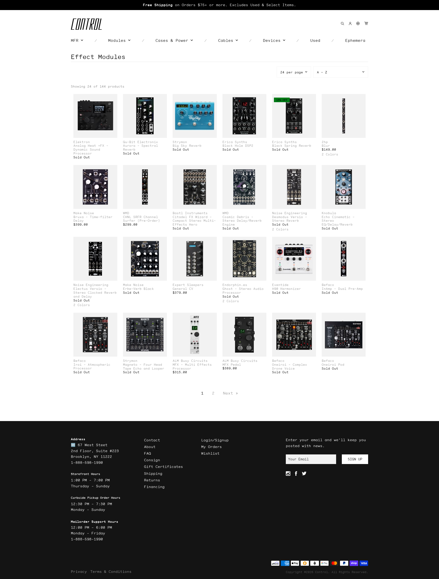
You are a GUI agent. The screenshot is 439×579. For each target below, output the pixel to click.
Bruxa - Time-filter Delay (92, 219)
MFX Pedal (231, 365)
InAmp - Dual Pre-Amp (342, 289)
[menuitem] (77, 40)
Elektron (81, 142)
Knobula (329, 213)
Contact (152, 440)
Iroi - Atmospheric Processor (91, 367)
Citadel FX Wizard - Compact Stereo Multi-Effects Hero (194, 221)
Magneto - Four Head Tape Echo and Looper (143, 367)
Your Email (298, 459)
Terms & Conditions (110, 571)
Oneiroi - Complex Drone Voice (289, 367)
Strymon (180, 142)
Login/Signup (215, 440)
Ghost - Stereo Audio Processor (243, 291)
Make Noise (83, 213)
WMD (126, 213)
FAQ (147, 453)
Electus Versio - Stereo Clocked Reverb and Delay (95, 292)
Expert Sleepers (188, 285)
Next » (230, 393)
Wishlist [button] (210, 453)
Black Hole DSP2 (237, 146)
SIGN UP (355, 459)
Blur (326, 146)
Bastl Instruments (190, 213)
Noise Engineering (289, 213)
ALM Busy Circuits (190, 361)
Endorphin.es (234, 285)
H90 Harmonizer (286, 289)
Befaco (328, 285)
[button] (358, 23)
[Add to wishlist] (113, 98)
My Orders (211, 446)
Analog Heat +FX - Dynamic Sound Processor (90, 149)
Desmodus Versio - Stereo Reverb (289, 219)
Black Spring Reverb (291, 146)
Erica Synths (234, 142)
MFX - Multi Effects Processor (192, 367)
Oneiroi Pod (333, 365)
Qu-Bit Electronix (140, 142)
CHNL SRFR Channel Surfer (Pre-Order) (141, 219)
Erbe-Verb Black (138, 289)
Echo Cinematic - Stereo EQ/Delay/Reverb (338, 221)
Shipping (153, 473)
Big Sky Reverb (187, 146)
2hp (325, 142)
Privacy (79, 571)
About (149, 446)
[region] (219, 5)
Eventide (280, 285)
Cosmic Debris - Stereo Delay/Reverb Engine (242, 221)
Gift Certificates (163, 466)
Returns (152, 480)
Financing (154, 486)
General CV (183, 289)
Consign (152, 460)
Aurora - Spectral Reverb (140, 148)
